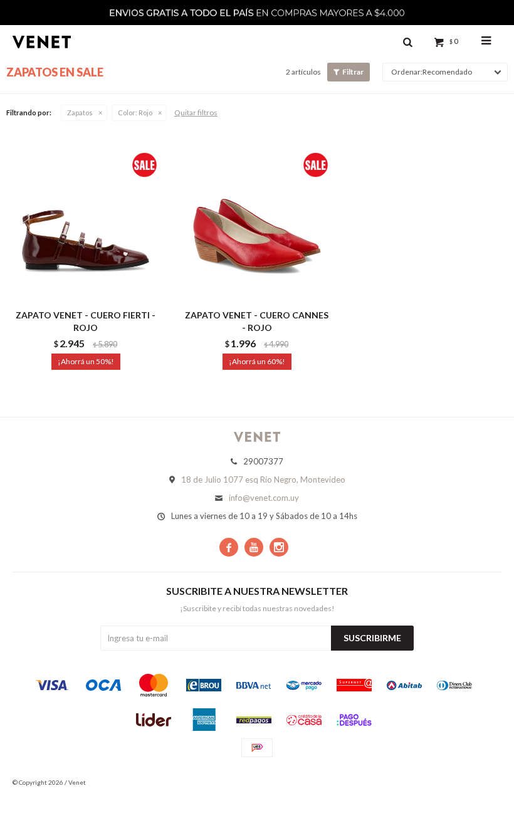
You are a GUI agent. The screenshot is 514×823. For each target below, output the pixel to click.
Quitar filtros (196, 112)
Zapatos (80, 112)
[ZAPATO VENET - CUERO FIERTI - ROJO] (85, 223)
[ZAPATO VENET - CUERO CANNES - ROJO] (256, 223)
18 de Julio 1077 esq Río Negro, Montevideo (263, 479)
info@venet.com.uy (264, 498)
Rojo (135, 112)
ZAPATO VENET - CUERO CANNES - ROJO (256, 321)
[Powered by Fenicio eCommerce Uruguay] (482, 782)
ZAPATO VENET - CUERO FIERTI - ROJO (85, 321)
